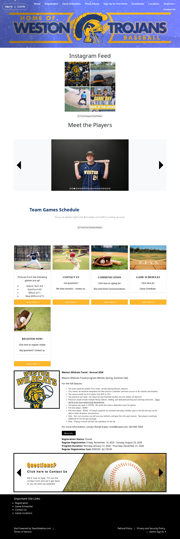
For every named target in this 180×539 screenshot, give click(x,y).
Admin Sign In (157, 531)
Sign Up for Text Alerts (115, 4)
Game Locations (23, 513)
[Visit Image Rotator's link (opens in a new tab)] (90, 473)
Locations (153, 4)
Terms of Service (23, 531)
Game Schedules (71, 4)
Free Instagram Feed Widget (91, 116)
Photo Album (92, 4)
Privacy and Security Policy (151, 528)
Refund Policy (125, 528)
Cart (21, 6)
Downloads (138, 4)
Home (37, 4)
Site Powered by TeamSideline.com (32, 528)
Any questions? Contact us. (32, 350)
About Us (169, 4)
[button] (19, 165)
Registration (51, 4)
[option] (90, 165)
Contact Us (170, 9)
